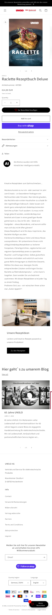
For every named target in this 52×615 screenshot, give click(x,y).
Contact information (28, 610)
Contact (8, 496)
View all (5, 374)
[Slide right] (31, 71)
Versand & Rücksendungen (16, 502)
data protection (11, 530)
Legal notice (42, 610)
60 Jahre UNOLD (13, 412)
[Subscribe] (44, 557)
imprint (8, 536)
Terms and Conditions (14, 524)
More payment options (26, 132)
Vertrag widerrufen (12, 513)
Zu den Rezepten (18, 350)
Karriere (8, 519)
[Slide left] (20, 71)
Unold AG (10, 606)
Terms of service (14, 610)
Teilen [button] (6, 154)
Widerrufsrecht (11, 507)
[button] (5, 10)
